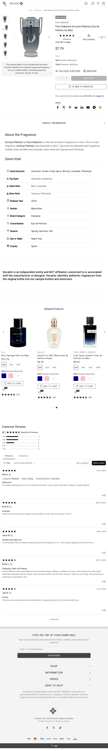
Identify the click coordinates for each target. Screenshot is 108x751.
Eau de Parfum (39, 223)
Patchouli (86, 171)
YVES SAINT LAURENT (84, 352)
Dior (3, 352)
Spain (34, 246)
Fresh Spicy (55, 171)
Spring (34, 231)
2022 (34, 200)
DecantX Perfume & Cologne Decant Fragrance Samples (11, 3)
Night (34, 238)
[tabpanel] (18, 358)
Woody (66, 171)
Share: (58, 102)
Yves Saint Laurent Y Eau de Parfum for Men (87, 357)
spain (68, 42)
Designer (36, 215)
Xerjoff (41, 352)
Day (40, 238)
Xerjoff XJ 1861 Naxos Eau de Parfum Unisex (52, 357)
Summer (43, 231)
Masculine (38, 10)
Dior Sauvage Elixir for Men (15, 355)
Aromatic (36, 171)
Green (45, 171)
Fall (51, 231)
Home (30, 10)
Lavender (76, 171)
